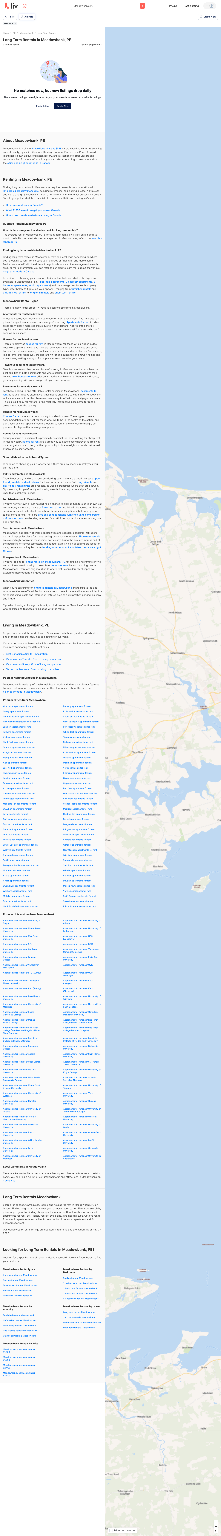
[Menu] (209, 5)
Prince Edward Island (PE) (46, 148)
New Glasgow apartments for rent (80, 850)
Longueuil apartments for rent (77, 824)
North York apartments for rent (18, 742)
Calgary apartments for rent (77, 778)
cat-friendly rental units (16, 485)
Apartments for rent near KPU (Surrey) (22, 988)
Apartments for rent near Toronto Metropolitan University (19, 1118)
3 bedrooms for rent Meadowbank (80, 1293)
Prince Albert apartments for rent (79, 906)
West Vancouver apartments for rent (81, 721)
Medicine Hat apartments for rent (19, 803)
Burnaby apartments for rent (77, 706)
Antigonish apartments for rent (18, 855)
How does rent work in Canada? (24, 205)
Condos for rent (12, 416)
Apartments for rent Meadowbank (20, 1275)
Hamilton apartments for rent (17, 773)
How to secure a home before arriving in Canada (33, 215)
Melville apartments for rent (16, 896)
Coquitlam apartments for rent (78, 716)
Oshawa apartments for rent (77, 757)
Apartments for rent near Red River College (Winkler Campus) (80, 1029)
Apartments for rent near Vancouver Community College (81, 950)
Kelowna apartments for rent (17, 732)
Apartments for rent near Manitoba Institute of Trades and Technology (80, 1039)
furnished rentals (81, 288)
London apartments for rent (16, 778)
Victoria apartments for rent (16, 737)
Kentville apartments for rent (17, 839)
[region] (163, 781)
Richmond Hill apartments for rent (79, 752)
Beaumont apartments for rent (78, 798)
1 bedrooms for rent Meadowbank (80, 1283)
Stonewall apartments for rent (78, 860)
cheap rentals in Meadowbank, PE (45, 561)
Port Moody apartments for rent (79, 726)
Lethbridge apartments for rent (18, 798)
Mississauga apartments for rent (79, 747)
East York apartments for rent (17, 767)
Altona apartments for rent (16, 875)
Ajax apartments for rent (15, 762)
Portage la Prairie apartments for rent (21, 865)
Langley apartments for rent (17, 726)
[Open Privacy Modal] (24, 6)
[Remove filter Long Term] (15, 23)
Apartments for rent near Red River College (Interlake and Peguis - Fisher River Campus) (21, 1030)
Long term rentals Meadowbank (79, 1312)
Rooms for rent (31, 441)
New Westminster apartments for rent (21, 721)
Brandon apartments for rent (77, 875)
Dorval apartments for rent (76, 819)
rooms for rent (59, 565)
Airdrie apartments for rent (16, 788)
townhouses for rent (24, 376)
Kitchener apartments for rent (77, 773)
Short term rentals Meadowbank (79, 1317)
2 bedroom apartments (79, 281)
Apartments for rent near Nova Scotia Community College (21, 1078)
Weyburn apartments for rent (17, 891)
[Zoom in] (216, 1522)
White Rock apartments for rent (78, 732)
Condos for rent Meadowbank (18, 1280)
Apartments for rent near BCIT (78, 944)
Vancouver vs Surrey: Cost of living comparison (33, 664)
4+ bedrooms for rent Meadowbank (81, 1298)
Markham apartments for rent (77, 762)
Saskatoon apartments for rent (78, 901)
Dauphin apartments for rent (77, 880)
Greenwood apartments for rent (78, 834)
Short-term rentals (89, 536)
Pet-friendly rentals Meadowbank (19, 1325)
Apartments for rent (78, 322)
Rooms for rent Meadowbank (17, 1295)
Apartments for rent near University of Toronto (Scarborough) (82, 1110)
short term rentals (65, 292)
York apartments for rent (75, 767)
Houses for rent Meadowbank (18, 1290)
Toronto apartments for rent (77, 737)
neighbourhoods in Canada (18, 271)
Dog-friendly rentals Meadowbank (20, 1330)
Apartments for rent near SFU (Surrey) (22, 972)
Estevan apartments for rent (17, 901)
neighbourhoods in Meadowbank (22, 691)
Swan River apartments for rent (18, 885)
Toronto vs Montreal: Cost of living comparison (33, 669)
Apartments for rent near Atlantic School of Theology (79, 1078)
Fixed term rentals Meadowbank (79, 1327)
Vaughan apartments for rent (17, 752)
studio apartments (39, 285)
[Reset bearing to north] (216, 1531)
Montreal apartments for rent (77, 809)
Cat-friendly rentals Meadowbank (19, 1335)
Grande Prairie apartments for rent (80, 803)
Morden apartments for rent (17, 870)
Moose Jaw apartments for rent (79, 885)
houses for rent (34, 343)
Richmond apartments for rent (78, 711)
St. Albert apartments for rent (17, 809)
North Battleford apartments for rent (21, 906)
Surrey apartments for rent (16, 711)
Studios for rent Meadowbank (78, 1278)
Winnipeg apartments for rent (77, 855)
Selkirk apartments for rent (16, 860)
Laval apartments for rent (15, 814)
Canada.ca (9, 1180)
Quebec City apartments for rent (79, 814)
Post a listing (191, 5)
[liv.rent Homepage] (11, 6)
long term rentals (39, 292)
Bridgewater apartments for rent (79, 829)
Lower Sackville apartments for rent (20, 844)
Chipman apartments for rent (77, 783)
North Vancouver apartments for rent (21, 716)
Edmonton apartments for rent (18, 783)
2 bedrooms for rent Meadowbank (80, 1288)
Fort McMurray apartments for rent (80, 793)
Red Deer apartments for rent (77, 788)
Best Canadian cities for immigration (27, 653)
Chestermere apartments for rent (19, 793)
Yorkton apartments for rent (77, 891)
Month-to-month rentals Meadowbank (82, 1322)
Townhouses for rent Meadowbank (20, 1285)
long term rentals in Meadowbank (53, 587)
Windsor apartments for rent (77, 844)
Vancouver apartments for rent (18, 706)
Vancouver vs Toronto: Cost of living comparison (34, 659)
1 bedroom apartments (51, 281)
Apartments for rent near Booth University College (18, 1013)
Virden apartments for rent (16, 880)
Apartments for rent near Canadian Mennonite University (80, 1013)
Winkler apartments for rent (76, 870)
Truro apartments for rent (15, 834)
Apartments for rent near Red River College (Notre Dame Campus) (80, 1021)
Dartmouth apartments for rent (18, 829)
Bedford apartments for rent (77, 839)
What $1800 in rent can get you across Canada (33, 210)
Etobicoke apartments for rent (78, 742)
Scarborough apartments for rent (19, 747)
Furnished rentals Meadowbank (18, 1315)
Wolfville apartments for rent (17, 850)
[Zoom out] (216, 1526)
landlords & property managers (21, 190)
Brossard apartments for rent (17, 824)
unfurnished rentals (14, 292)
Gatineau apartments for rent (17, 819)
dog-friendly (85, 482)
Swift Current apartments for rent (79, 896)
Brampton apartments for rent (17, 757)
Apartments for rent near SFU (17, 944)
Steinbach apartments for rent (78, 865)
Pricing (173, 5)
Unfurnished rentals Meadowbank (20, 1320)
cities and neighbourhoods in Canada (29, 162)
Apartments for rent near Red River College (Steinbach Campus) (20, 1039)
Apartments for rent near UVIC (78, 965)
